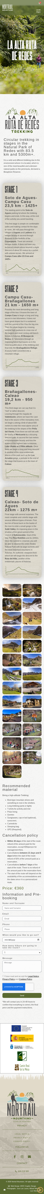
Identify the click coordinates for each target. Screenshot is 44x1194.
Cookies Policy (25, 979)
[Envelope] (29, 1157)
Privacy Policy (8, 979)
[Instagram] (22, 1157)
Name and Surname (13, 903)
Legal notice (22, 1134)
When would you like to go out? (20, 935)
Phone (6, 924)
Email (5, 914)
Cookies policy (22, 1141)
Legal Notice (33, 976)
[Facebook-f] (15, 1157)
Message (7, 958)
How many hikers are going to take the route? (19, 947)
